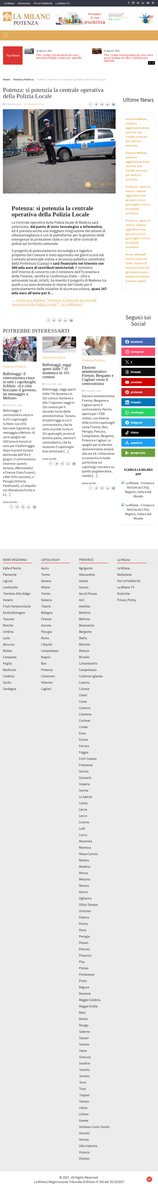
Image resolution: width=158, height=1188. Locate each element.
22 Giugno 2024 (53, 383)
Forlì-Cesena (88, 759)
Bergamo (85, 632)
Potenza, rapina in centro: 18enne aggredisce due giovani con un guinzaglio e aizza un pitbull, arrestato (137, 200)
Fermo (83, 739)
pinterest (137, 392)
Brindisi (84, 657)
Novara (84, 885)
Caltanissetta (88, 663)
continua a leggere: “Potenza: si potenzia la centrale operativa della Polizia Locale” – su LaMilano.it (54, 302)
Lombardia (10, 587)
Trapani (84, 1095)
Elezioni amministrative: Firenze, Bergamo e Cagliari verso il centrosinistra (97, 375)
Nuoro (83, 892)
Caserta (84, 682)
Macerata (85, 841)
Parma (83, 924)
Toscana (8, 619)
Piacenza (85, 955)
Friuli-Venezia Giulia (17, 606)
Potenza (47, 670)
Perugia (46, 632)
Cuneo (83, 727)
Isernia (83, 790)
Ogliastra (85, 898)
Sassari (84, 1038)
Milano (45, 587)
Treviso (84, 1101)
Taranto (84, 1070)
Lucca (83, 835)
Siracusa (85, 1057)
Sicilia (7, 682)
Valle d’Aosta (12, 568)
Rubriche (123, 593)
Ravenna (85, 993)
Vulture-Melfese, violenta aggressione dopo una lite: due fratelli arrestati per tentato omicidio (137, 132)
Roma (45, 638)
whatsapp (137, 412)
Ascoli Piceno (88, 593)
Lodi (82, 828)
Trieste (46, 606)
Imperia (84, 784)
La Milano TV (63, 3)
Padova (84, 917)
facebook (137, 341)
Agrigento (86, 568)
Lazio (6, 638)
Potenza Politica (34, 104)
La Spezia (85, 797)
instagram (137, 351)
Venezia (46, 600)
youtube (136, 382)
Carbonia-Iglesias (91, 676)
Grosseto (85, 778)
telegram (136, 422)
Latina (83, 803)
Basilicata (9, 670)
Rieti (82, 1012)
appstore (136, 442)
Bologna (46, 613)
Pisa (82, 962)
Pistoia (83, 968)
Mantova (85, 847)
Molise (7, 651)
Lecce (83, 809)
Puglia (7, 663)
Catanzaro (48, 676)
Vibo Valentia (88, 1146)
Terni (82, 1082)
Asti (81, 600)
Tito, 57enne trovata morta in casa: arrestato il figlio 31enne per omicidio (59, 56)
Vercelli (84, 1133)
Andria (83, 581)
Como (83, 701)
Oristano (85, 911)
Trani (82, 1089)
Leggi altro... (11, 502)
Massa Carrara (88, 854)
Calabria (8, 676)
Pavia (82, 930)
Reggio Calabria (89, 1000)
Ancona (46, 625)
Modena (84, 866)
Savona (84, 1044)
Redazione (24, 3)
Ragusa (84, 987)
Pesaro (83, 943)
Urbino (84, 1114)
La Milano (9, 3)
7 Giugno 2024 (13, 104)
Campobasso (50, 651)
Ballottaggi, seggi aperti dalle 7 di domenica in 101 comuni (56, 370)
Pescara (84, 949)
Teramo (84, 1076)
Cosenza (84, 708)
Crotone (84, 720)
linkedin (136, 402)
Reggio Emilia (88, 1006)
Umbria (8, 632)
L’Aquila (46, 644)
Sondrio (84, 1063)
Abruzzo (8, 644)
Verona (84, 1139)
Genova (46, 581)
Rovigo (83, 1025)
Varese (83, 1120)
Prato (83, 981)
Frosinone (86, 765)
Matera (84, 860)
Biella (83, 638)
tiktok (135, 432)
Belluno (84, 619)
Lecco (83, 816)
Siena (83, 1051)
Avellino (84, 606)
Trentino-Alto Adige (16, 593)
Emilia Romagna (14, 613)
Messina (84, 879)
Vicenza (84, 1152)
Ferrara (84, 746)
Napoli (45, 657)
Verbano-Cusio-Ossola (94, 1127)
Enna (82, 733)
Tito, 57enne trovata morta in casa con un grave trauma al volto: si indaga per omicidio (129, 58)
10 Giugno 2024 (93, 390)
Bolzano (84, 644)
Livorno (84, 822)
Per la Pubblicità (43, 3)
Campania (9, 657)
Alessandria (87, 574)
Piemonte (10, 574)
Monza (83, 873)
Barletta (85, 613)
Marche (8, 625)
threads (136, 372)
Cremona (85, 714)
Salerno (84, 1031)
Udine (83, 1108)
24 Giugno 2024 (14, 405)
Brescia (84, 651)
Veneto (8, 600)
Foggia (83, 752)
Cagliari (46, 689)
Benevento (86, 625)
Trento (45, 593)
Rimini (83, 1019)
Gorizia (83, 771)
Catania (84, 689)
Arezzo (83, 587)
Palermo (47, 682)
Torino (45, 574)
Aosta (45, 568)
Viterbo (84, 1158)
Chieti (83, 695)
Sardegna (9, 689)
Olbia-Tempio (88, 905)
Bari (43, 663)
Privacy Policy (126, 600)
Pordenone (86, 974)
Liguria (7, 581)
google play (138, 452)
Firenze (46, 619)
